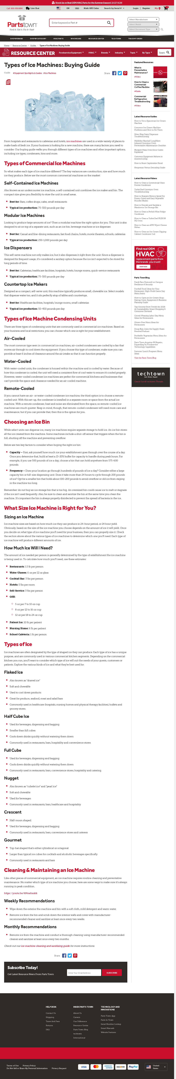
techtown (77, 1034)
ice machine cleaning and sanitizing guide (45, 946)
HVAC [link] (91, 52)
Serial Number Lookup (111, 1024)
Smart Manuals (107, 1028)
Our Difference (80, 1021)
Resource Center (96, 39)
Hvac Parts (58, 39)
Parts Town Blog (80, 1029)
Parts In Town (107, 1020)
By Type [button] (146, 52)
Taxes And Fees (53, 1021)
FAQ (48, 1029)
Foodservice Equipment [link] (70, 52)
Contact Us (51, 1013)
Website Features (108, 1032)
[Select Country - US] (58, 8)
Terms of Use (13, 1065)
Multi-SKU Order (91, 8)
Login (135, 8)
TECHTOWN (116, 39)
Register (146, 8)
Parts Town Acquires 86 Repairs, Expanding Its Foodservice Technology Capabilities (148, 344)
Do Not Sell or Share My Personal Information (27, 1068)
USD (77, 8)
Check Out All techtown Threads (148, 382)
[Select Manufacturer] (143, 19)
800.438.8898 (16, 8)
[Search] (162, 29)
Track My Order (135, 39)
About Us (77, 1013)
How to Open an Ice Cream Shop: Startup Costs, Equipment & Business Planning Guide (150, 300)
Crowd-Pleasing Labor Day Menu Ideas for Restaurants (149, 317)
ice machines (74, 141)
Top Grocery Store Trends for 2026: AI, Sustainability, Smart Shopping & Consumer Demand (149, 309)
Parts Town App (108, 1016)
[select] (156, 1067)
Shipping (50, 1017)
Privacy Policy (29, 1065)
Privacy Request (59, 1068)
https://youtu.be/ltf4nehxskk (20, 893)
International (79, 1038)
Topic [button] (132, 52)
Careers (76, 1017)
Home (6, 45)
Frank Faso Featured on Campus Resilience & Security (148, 283)
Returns (49, 1025)
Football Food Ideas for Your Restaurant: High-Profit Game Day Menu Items (149, 291)
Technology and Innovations (110, 1008)
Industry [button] (119, 52)
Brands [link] (104, 52)
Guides (33, 45)
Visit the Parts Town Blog (145, 358)
